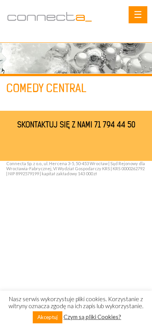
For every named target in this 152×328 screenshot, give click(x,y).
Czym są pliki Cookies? (92, 316)
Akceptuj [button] (47, 317)
